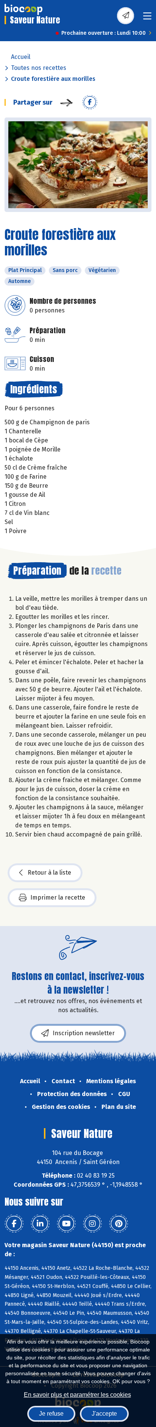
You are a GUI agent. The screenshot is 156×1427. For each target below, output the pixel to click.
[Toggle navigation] (147, 18)
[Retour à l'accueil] (23, 9)
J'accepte (104, 1413)
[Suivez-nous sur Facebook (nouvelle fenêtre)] (14, 1223)
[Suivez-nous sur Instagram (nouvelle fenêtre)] (92, 1223)
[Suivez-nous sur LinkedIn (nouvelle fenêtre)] (40, 1223)
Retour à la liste (49, 872)
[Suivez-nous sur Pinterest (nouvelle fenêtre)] (118, 1223)
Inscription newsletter (84, 1033)
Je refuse (51, 1413)
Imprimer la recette (57, 897)
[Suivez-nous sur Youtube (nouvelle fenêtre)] (66, 1223)
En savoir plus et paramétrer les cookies (77, 1394)
